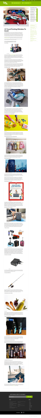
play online (13, 385)
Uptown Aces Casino (32, 10)
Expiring (32, 0)
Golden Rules (13, 27)
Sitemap (30, 409)
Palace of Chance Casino (33, 19)
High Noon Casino (32, 15)
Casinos (26, 0)
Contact (30, 404)
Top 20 (29, 0)
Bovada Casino (32, 14)
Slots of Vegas (32, 11)
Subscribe (29, 396)
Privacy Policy (30, 405)
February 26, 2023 (6, 27)
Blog (34, 0)
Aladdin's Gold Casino (33, 18)
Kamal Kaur (10, 27)
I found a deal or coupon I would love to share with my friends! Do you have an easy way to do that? (13, 404)
